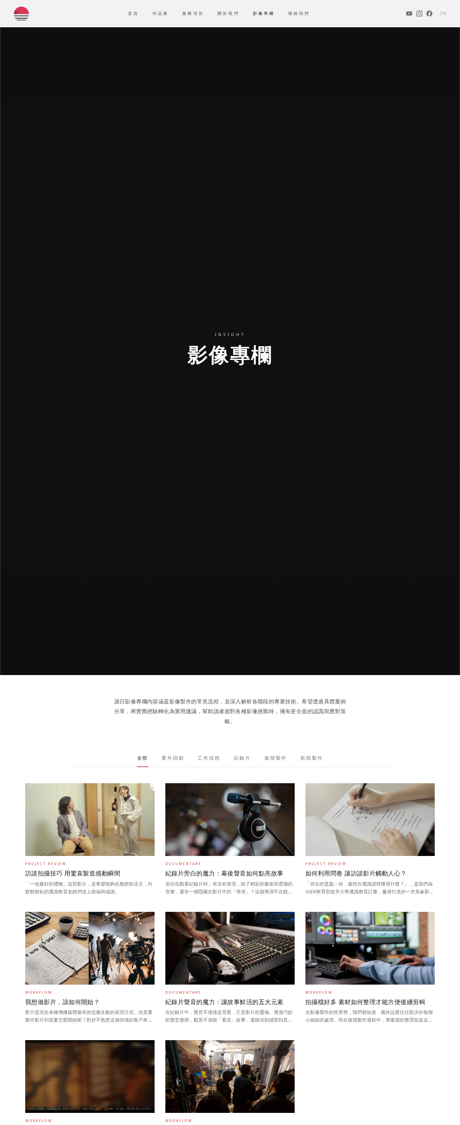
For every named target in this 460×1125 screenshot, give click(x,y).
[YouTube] (409, 13)
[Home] (21, 13)
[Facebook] (429, 13)
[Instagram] (419, 13)
